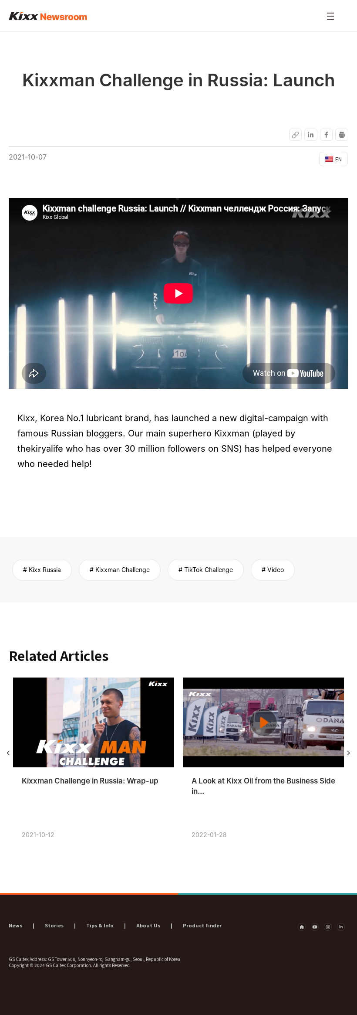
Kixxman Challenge (122, 569)
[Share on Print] (342, 134)
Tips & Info (100, 925)
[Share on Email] (295, 134)
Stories (54, 925)
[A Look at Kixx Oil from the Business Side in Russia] (263, 722)
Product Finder (202, 925)
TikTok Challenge (208, 569)
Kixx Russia (45, 569)
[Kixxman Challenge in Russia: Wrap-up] (93, 722)
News (15, 925)
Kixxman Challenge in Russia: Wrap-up (90, 781)
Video (275, 569)
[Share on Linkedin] (311, 134)
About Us (148, 925)
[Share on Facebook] (326, 134)
